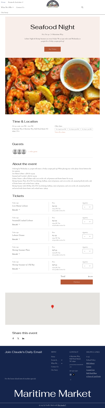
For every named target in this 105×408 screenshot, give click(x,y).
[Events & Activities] (61, 360)
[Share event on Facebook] (13, 338)
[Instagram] (71, 375)
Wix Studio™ (62, 405)
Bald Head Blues (91, 373)
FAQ (88, 357)
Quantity (85, 203)
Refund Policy (90, 360)
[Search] (82, 7)
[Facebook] (74, 375)
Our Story (54, 370)
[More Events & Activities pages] (22, 2)
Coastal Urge (90, 370)
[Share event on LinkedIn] (23, 338)
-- (70, 379)
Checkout (77, 282)
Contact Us (54, 367)
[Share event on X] (18, 338)
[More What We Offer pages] (13, 7)
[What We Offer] (61, 363)
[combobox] (88, 207)
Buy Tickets (52, 49)
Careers (88, 367)
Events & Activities (55, 360)
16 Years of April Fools (93, 376)
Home (53, 357)
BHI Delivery (90, 363)
